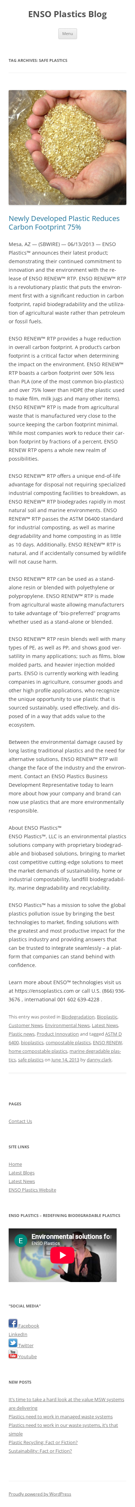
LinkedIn (18, 1334)
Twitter (25, 1345)
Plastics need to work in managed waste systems (61, 1416)
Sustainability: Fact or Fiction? (40, 1451)
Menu (67, 33)
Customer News (26, 1025)
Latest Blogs (22, 1172)
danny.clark (99, 1059)
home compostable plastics (38, 1051)
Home (15, 1164)
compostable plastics (68, 1042)
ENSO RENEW (107, 1042)
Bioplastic (107, 1016)
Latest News (105, 1025)
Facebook (28, 1325)
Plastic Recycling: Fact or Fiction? (43, 1442)
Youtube (27, 1356)
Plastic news (22, 1034)
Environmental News (67, 1025)
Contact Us (20, 1121)
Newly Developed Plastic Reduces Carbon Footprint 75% (64, 222)
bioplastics (32, 1042)
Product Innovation (58, 1034)
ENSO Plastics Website (32, 1190)
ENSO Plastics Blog (67, 14)
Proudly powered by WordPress (40, 1494)
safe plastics (31, 1059)
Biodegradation (78, 1016)
